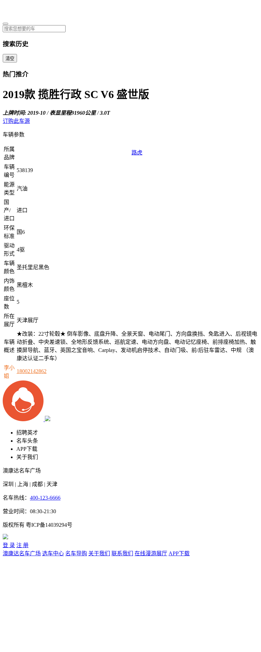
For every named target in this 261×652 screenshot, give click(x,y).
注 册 (22, 545)
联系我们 (122, 553)
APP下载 (26, 449)
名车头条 (27, 441)
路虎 (137, 152)
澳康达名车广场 (22, 553)
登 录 (9, 545)
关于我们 (27, 457)
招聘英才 (27, 432)
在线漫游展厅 (151, 553)
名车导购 (76, 553)
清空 (9, 58)
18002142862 (32, 371)
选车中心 (53, 553)
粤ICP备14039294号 (49, 525)
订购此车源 (16, 121)
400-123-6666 (45, 498)
